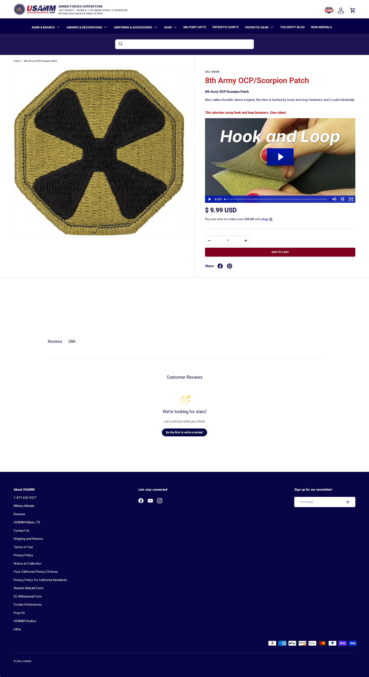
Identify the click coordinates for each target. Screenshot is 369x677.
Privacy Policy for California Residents (40, 580)
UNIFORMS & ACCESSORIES (133, 27)
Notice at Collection (27, 563)
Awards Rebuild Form (29, 588)
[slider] (276, 199)
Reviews (19, 514)
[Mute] (334, 199)
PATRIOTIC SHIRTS (225, 27)
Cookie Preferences (28, 604)
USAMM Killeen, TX (27, 522)
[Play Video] (209, 199)
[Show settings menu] (342, 199)
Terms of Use (23, 547)
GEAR (168, 27)
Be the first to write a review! (184, 432)
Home (17, 61)
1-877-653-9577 (25, 498)
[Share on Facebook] (220, 266)
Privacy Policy (23, 555)
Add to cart (280, 252)
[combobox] (184, 44)
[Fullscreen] (351, 199)
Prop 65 (19, 613)
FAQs (17, 629)
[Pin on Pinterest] (229, 266)
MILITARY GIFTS (194, 27)
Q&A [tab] (72, 341)
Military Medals (24, 506)
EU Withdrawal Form (28, 596)
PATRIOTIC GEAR (256, 27)
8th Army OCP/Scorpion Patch (40, 61)
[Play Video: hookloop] (280, 156)
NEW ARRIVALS (321, 27)
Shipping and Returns (28, 539)
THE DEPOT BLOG (292, 27)
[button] (352, 10)
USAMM (26, 661)
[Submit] (120, 44)
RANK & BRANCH (43, 27)
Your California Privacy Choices (36, 572)
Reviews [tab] (55, 341)
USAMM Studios (25, 621)
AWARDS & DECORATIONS (84, 27)
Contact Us (21, 531)
